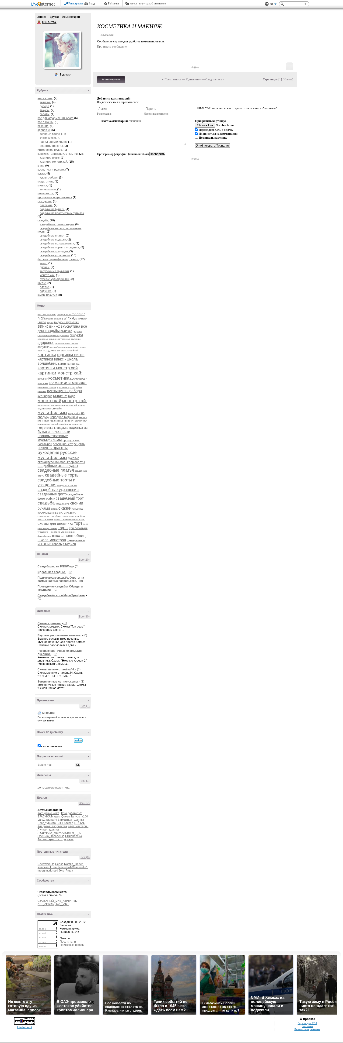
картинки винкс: (69, 363)
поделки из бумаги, (52, 209)
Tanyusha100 (79, 816)
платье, (45, 287)
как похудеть (47, 350)
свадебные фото (52, 494)
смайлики (135, 121)
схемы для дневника (55, 523)
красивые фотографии (69, 387)
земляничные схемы (66, 343)
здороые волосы (51, 134)
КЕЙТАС (79, 823)
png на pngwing (54, 318)
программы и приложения (55, 197)
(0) (76, 566)
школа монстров (52, 540)
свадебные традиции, (54, 251)
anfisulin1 (81, 867)
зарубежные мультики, (55, 271)
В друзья (65, 74)
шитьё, (42, 283)
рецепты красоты (53, 448)
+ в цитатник (106, 34)
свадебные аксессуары (58, 466)
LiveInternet (44, 4)
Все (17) (84, 803)
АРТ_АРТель (46, 904)
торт (78, 523)
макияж (60, 395)
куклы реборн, (49, 177)
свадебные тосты (67, 485)
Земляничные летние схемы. (58, 681)
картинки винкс (70, 355)
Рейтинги (113, 3)
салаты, (45, 114)
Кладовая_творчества (52, 826)
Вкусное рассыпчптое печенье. (59, 635)
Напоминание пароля (156, 113)
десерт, (44, 106)
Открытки (48, 712)
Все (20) (84, 559)
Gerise (59, 864)
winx (67, 318)
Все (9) (85, 857)
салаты (79, 462)
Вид (273, 5)
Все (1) (85, 706)
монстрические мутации (51, 405)
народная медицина (64, 417)
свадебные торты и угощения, (60, 247)
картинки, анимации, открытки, (58, 153)
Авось (133, 3)
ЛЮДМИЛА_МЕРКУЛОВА (54, 832)
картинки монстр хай (58, 368)
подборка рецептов (71, 424)
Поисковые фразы (72, 945)
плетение (80, 420)
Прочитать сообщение (112, 46)
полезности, (46, 193)
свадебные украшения (58, 489)
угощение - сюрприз (49, 532)
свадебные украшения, (55, 255)
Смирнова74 (73, 836)
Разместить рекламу (307, 1029)
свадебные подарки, (53, 239)
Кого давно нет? (48, 813)
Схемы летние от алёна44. (56, 669)
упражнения (67, 532)
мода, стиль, (46, 181)
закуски (76, 335)
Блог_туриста (47, 823)
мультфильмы (52, 412)
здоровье (46, 342)
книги (41, 165)
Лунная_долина (48, 829)
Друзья (54, 16)
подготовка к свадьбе (53, 427)
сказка (54, 509)
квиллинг (43, 378)
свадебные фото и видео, (57, 224)
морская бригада (75, 405)
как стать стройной (67, 350)
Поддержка (267, 4)
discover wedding (47, 314)
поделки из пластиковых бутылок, (62, 213)
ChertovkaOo (46, 864)
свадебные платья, (52, 235)
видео (50, 322)
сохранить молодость (63, 512)
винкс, (44, 263)
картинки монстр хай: (60, 373)
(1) (65, 623)
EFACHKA (44, 816)
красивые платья (47, 387)
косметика (59, 378)
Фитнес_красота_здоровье (56, 839)
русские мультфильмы (57, 455)
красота (42, 391)
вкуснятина (70, 326)
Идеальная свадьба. (52, 572)
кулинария (45, 396)
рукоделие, (45, 201)
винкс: (54, 326)
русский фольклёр (60, 462)
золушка (43, 347)
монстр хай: (74, 400)
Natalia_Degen (74, 864)
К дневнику (193, 79)
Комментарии (71, 16)
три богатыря (78, 528)
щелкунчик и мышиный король (61, 542)
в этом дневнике (51, 746)
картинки (47, 354)
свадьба (46, 503)
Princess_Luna (47, 867)
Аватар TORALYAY (62, 49)
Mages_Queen (60, 816)
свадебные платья (56, 470)
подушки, (46, 291)
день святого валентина (54, 787)
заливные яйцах (47, 339)
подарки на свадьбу (49, 424)
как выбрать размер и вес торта (68, 347)
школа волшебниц (69, 535)
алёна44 (51, 819)
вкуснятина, (45, 98)
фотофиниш (44, 536)
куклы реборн (70, 391)
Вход (92, 3)
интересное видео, (50, 149)
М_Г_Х (76, 832)
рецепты (79, 444)
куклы (52, 391)
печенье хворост (63, 420)
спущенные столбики (49, 516)
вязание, (43, 126)
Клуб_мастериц (78, 826)
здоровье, (44, 130)
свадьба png (63, 503)
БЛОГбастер (64, 823)
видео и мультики (66, 322)
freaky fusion (64, 314)
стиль (49, 519)
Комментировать (111, 79)
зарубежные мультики (68, 339)
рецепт (68, 444)
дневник (64, 335)
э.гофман (69, 544)
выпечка (66, 331)
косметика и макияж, (51, 169)
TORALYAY (39, 22)
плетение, (46, 205)
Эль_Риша (66, 870)
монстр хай (49, 400)
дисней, (45, 267)
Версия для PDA (307, 1023)
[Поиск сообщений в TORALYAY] (78, 740)
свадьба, (43, 220)
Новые (288, 79)
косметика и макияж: (68, 383)
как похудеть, (48, 138)
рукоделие (49, 452)
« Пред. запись (171, 79)
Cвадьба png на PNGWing (55, 566)
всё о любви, (46, 122)
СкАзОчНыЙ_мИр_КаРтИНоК (57, 900)
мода (71, 396)
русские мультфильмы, (55, 279)
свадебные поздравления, (57, 243)
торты (63, 528)
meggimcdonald (48, 870)
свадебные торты (62, 475)
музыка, (43, 185)
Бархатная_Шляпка (71, 819)
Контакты (307, 1026)
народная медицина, (53, 142)
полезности (60, 432)
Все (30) (84, 616)
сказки (65, 508)
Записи (41, 16)
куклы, (42, 173)
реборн (58, 444)
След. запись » (214, 79)
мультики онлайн (50, 408)
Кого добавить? (71, 813)
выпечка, (45, 102)
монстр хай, (47, 275)
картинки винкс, (50, 157)
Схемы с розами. (49, 623)
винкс (43, 326)
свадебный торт (70, 498)
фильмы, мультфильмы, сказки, (58, 259)
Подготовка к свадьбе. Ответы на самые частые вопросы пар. (61, 579)
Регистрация (75, 3)
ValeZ (41, 819)
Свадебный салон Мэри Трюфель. (61, 595)
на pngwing (74, 413)
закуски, (45, 110)
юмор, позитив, (48, 295)
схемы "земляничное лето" (69, 519)
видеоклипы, (48, 189)
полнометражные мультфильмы (53, 438)
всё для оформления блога (56, 118)
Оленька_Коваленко (51, 836)
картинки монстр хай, (54, 161)
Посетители (68, 941)
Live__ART (62, 904)
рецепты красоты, (52, 146)
